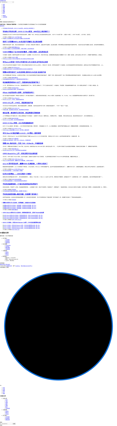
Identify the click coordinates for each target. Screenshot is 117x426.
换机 (17, 118)
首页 (4, 4)
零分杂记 (8, 264)
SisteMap (7, 246)
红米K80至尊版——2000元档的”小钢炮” (17, 174)
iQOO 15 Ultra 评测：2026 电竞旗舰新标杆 (18, 123)
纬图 (17, 57)
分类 (4, 389)
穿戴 (4, 11)
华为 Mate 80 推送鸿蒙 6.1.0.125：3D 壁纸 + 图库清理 (22, 133)
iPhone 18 (17, 98)
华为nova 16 (20, 169)
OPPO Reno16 (18, 219)
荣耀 (13, 47)
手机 (4, 8)
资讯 (4, 6)
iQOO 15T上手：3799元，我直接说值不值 (18, 103)
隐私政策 (7, 242)
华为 (13, 67)
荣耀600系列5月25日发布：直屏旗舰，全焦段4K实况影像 (19, 202)
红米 (13, 179)
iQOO (13, 37)
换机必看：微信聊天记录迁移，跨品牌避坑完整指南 (21, 113)
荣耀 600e (16, 148)
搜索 (4, 390)
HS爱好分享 (3, 0)
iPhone (13, 98)
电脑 (4, 7)
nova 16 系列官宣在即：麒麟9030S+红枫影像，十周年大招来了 (25, 164)
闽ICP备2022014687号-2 (26, 265)
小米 (16, 37)
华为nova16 (16, 67)
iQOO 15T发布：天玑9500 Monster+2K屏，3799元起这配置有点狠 (22, 222)
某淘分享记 (2, 264)
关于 (4, 392)
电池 (17, 87)
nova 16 (13, 169)
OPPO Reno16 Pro (19, 159)
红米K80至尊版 (17, 179)
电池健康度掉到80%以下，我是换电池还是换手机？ (21, 82)
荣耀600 (16, 77)
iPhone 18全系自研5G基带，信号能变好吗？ (18, 92)
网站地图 (7, 247)
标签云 (4, 15)
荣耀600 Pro (17, 47)
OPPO (13, 159)
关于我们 (7, 239)
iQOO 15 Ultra (18, 128)
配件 (4, 13)
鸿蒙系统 (16, 138)
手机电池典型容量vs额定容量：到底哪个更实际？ (20, 194)
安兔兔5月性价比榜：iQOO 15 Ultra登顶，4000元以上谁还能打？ (26, 31)
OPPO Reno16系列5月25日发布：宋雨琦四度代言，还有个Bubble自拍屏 (23, 212)
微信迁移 (14, 118)
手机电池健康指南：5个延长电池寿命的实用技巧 (20, 184)
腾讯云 (7, 253)
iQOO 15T (17, 108)
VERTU (13, 57)
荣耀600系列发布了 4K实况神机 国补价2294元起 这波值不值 (24, 72)
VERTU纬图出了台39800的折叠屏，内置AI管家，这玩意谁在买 (25, 52)
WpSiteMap (8, 245)
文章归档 (5, 17)
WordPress (17, 265)
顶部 (4, 393)
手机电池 (14, 87)
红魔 (21, 37)
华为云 (7, 254)
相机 (4, 10)
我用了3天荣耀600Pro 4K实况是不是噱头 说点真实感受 (22, 42)
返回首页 (2, 25)
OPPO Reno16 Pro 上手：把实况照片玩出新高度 (20, 153)
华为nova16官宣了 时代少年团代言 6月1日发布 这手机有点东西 (25, 62)
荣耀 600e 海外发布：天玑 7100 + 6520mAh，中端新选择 (23, 143)
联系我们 (7, 241)
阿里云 (7, 252)
